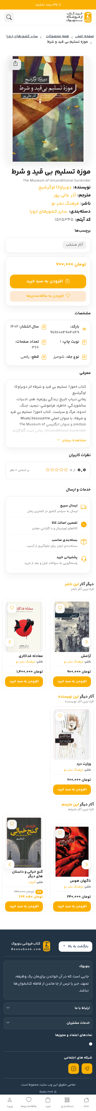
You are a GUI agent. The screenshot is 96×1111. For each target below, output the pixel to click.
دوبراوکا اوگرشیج (54, 187)
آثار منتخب (74, 245)
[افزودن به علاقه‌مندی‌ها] (60, 608)
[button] (48, 296)
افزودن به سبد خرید (44, 281)
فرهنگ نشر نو (65, 203)
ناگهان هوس (80, 881)
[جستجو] (9, 17)
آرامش (86, 656)
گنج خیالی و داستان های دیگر (27, 874)
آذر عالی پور (65, 195)
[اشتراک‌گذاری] (15, 64)
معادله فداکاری (31, 656)
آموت (31, 882)
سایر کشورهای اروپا (48, 211)
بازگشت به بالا (78, 946)
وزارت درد (84, 764)
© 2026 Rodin (48, 1092)
